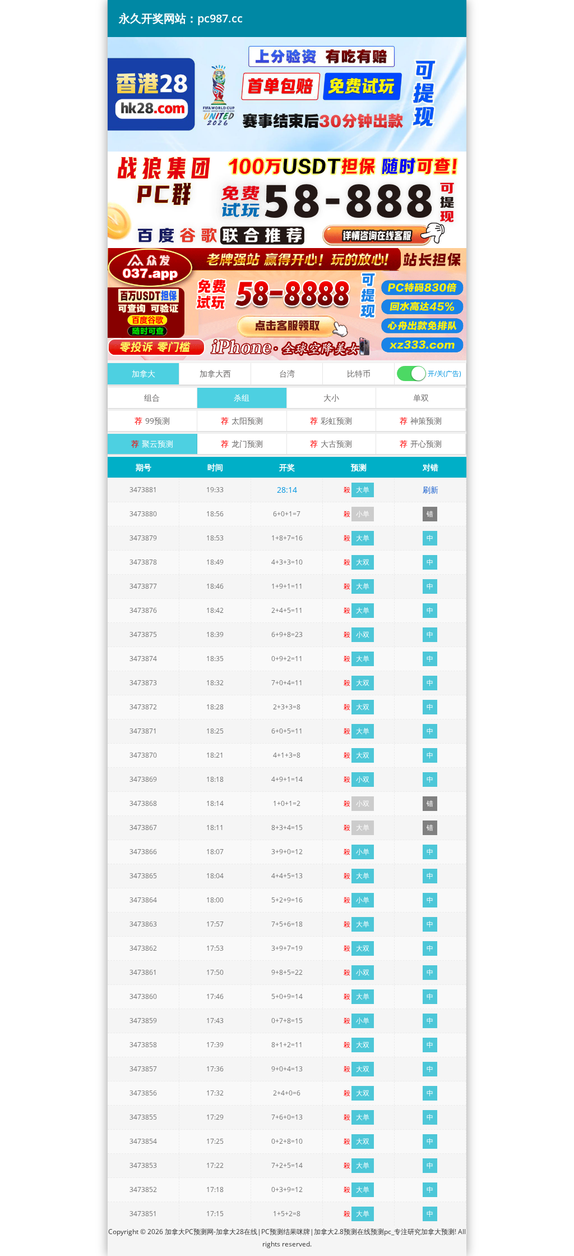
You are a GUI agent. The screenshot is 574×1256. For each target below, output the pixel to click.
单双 (421, 397)
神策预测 (426, 420)
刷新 (430, 489)
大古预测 (336, 443)
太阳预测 (247, 420)
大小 (331, 397)
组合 (152, 397)
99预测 (157, 420)
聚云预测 (157, 443)
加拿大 (143, 373)
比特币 (359, 373)
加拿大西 (215, 373)
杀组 (241, 397)
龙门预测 (247, 443)
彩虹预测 (336, 420)
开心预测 (426, 443)
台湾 (287, 373)
